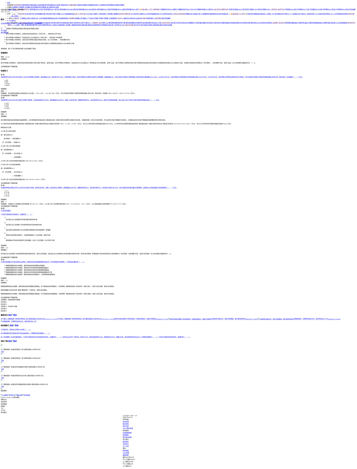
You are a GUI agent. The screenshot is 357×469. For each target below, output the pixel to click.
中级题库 (21, 7)
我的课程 (158, 18)
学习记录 (4, 30)
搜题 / (15, 9)
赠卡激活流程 (127, 437)
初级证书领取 (129, 25)
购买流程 (126, 424)
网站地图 (126, 450)
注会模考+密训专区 (278, 23)
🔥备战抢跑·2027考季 (238, 14)
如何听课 (126, 421)
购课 (144, 18)
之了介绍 (126, 446)
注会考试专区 (166, 23)
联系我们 (126, 441)
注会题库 (28, 7)
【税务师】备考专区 (277, 9)
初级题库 (15, 7)
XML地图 (126, 453)
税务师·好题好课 (124, 14)
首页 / (11, 9)
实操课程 (72, 18)
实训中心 (120, 18)
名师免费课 (17, 5)
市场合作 (126, 444)
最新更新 (126, 455)
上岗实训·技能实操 (178, 14)
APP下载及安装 (128, 428)
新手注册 (126, 426)
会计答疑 (56, 7)
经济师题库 (43, 7)
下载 (2, 352)
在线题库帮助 (127, 433)
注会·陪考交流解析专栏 (221, 9)
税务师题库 (35, 7)
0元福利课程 (72, 5)
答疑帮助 (126, 435)
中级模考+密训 (97, 23)
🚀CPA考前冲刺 (80, 14)
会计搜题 (50, 7)
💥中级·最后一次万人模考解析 (150, 9)
